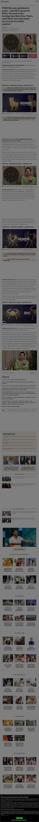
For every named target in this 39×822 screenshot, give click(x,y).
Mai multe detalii (8, 801)
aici (17, 805)
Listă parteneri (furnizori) (5, 815)
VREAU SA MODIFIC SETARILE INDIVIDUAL (19, 820)
